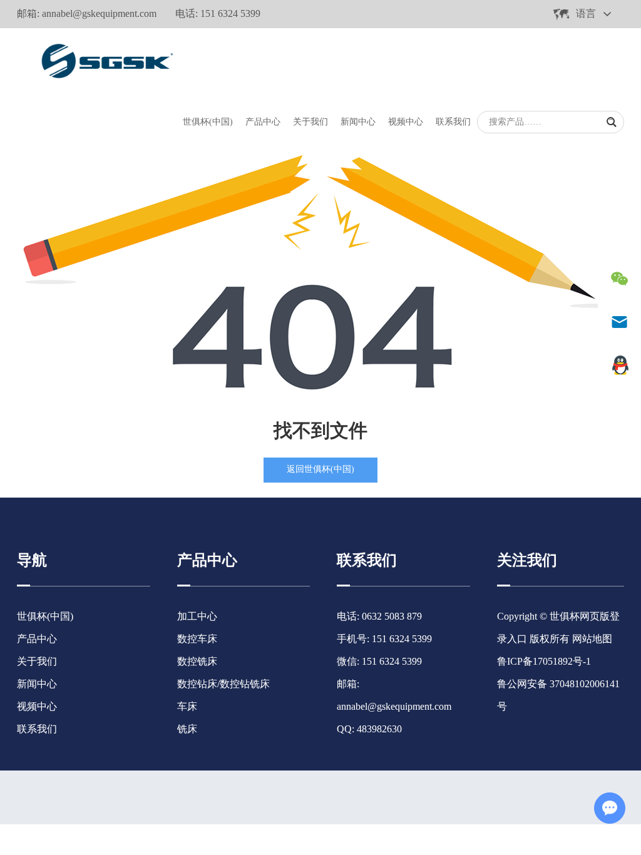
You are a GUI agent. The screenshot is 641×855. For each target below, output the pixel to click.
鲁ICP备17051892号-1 (544, 661)
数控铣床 (197, 661)
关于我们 (310, 121)
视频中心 (405, 121)
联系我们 (453, 121)
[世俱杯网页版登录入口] (104, 59)
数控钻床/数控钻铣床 (223, 683)
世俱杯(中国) (208, 121)
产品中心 (262, 121)
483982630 (379, 729)
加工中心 (197, 616)
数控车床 (197, 638)
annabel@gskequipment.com (99, 13)
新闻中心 (358, 121)
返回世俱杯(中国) (320, 469)
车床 (187, 706)
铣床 (187, 729)
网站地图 (592, 638)
